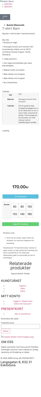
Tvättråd (5, 91)
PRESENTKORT (12, 309)
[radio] (14, 206)
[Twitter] (15, 370)
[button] (20, 40)
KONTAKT (8, 4)
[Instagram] (9, 370)
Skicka (5, 331)
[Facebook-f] (3, 370)
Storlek (6, 204)
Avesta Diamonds (15, 25)
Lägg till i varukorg (20, 224)
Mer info (5, 40)
